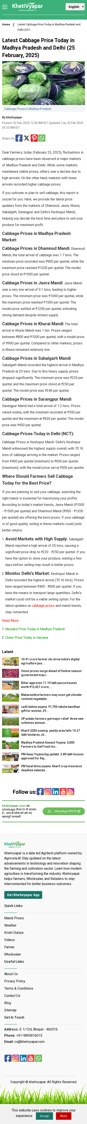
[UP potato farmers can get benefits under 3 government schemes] (10, 724)
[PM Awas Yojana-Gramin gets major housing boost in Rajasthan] (10, 760)
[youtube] (63, 792)
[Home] (27, 11)
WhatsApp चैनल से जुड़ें (67, 811)
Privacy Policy (14, 981)
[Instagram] (48, 792)
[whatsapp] (38, 1058)
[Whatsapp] (42, 138)
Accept (44, 1116)
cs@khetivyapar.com (29, 1042)
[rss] (71, 792)
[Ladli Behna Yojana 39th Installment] (10, 712)
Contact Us (12, 996)
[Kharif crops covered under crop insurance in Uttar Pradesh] (10, 772)
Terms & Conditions (18, 988)
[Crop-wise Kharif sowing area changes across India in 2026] (10, 736)
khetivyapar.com (13, 805)
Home (6, 24)
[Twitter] (26, 138)
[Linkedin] (55, 792)
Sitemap (10, 1010)
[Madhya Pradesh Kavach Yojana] (10, 748)
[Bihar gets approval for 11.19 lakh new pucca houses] (10, 688)
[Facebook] (19, 138)
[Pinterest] (34, 138)
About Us (11, 974)
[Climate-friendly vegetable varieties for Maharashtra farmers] (10, 700)
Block (63, 1116)
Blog (7, 1003)
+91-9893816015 (29, 1035)
